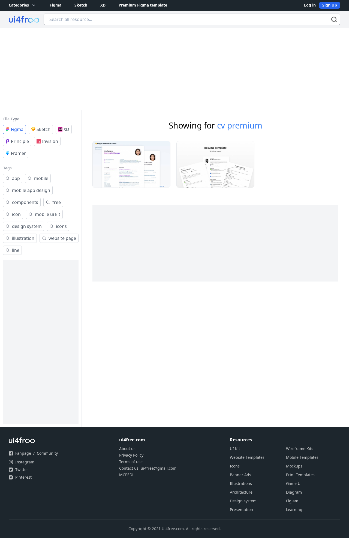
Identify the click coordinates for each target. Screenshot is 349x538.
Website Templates (247, 457)
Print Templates (300, 474)
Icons (235, 466)
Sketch (80, 5)
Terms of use (131, 461)
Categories (19, 5)
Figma (55, 5)
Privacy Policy (131, 455)
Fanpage (23, 453)
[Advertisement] (174, 69)
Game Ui (294, 483)
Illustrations (241, 483)
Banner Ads (240, 474)
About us (127, 448)
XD (103, 5)
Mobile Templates (302, 457)
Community (47, 453)
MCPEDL (126, 474)
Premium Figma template (143, 5)
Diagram (294, 492)
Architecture (241, 492)
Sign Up (329, 5)
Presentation (241, 509)
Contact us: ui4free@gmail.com (147, 468)
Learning (294, 509)
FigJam (292, 500)
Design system (243, 500)
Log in (310, 5)
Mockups (294, 466)
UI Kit (235, 448)
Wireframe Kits (299, 448)
